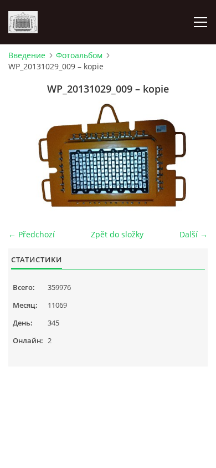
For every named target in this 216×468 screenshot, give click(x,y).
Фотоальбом (79, 55)
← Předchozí (31, 234)
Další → (193, 234)
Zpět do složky (117, 234)
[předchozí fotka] (26, 156)
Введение (26, 55)
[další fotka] (189, 156)
